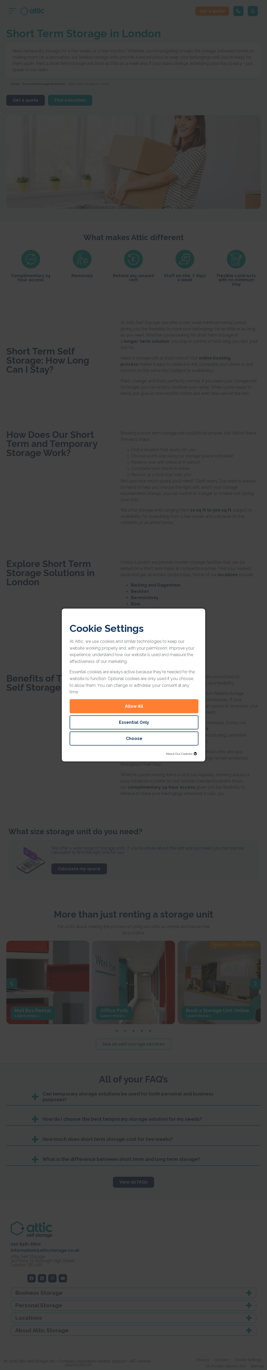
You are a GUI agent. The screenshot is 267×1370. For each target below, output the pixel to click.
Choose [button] (134, 738)
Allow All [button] (134, 705)
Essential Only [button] (134, 722)
